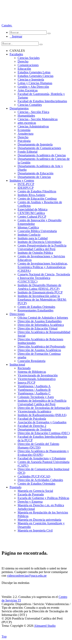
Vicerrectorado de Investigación (38, 375)
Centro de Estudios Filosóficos (37, 191)
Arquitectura (25, 133)
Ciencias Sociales (29, 58)
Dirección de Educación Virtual (37, 328)
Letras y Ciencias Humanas (35, 83)
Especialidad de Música (32, 209)
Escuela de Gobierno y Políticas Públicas (43, 498)
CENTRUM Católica (31, 213)
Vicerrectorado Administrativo (37, 379)
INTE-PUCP (26, 184)
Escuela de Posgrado (31, 494)
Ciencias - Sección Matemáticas (38, 119)
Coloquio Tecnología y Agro (36, 397)
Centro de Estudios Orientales (36, 306)
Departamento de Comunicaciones (39, 148)
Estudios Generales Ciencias (35, 76)
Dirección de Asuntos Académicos (39, 350)
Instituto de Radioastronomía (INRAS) (42, 415)
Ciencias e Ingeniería (31, 79)
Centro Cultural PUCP (32, 216)
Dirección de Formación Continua (39, 353)
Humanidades (26, 115)
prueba (22, 357)
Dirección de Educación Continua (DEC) (44, 433)
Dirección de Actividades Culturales (40, 480)
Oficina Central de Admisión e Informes (43, 317)
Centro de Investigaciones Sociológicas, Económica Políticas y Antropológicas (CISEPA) (43, 267)
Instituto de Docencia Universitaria (39, 242)
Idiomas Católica (28, 227)
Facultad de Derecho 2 (32, 426)
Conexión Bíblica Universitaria (37, 231)
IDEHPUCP (26, 187)
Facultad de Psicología (32, 418)
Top (4, 636)
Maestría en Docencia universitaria (39, 519)
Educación (24, 68)
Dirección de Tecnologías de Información (44, 407)
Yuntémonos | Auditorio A (34, 386)
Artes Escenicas (28, 90)
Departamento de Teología (34, 429)
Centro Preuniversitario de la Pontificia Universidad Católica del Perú (42, 247)
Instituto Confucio (29, 234)
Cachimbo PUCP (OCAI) (34, 476)
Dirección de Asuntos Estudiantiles (40, 321)
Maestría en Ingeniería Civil (35, 530)
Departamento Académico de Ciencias (42, 155)
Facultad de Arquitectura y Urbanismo (42, 458)
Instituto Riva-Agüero (31, 195)
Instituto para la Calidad (33, 238)
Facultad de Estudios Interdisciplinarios (42, 101)
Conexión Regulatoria (31, 361)
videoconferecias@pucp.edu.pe (27, 575)
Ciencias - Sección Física (33, 112)
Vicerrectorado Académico (34, 411)
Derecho (23, 61)
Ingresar (16, 36)
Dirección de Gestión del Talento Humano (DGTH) (38, 445)
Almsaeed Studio (45, 625)
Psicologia (24, 141)
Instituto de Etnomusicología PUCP (40, 292)
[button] (7, 25)
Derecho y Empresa (30, 501)
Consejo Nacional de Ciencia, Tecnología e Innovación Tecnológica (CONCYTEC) (44, 278)
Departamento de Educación (35, 173)
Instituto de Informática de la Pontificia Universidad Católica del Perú (42, 402)
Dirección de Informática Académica (41, 325)
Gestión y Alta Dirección (33, 86)
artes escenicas (27, 122)
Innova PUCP (26, 382)
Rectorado (24, 368)
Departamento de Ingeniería (35, 144)
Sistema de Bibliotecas (32, 371)
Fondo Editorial (27, 151)
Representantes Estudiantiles (35, 310)
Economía (24, 130)
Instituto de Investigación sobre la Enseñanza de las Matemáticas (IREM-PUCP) (42, 299)
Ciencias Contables (30, 104)
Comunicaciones (28, 65)
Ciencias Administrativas (33, 126)
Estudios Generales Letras (34, 72)
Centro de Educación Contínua (37, 198)
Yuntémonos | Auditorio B (34, 389)
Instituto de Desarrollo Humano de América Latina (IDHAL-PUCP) (39, 286)
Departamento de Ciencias (34, 177)
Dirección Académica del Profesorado (41, 346)
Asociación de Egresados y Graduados (42, 422)
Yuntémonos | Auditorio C (34, 393)
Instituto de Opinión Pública (35, 252)
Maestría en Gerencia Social (35, 490)
